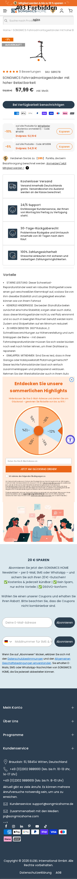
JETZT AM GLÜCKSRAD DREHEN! (38, 469)
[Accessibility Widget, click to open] (70, 439)
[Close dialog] (71, 380)
